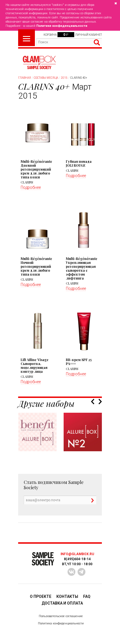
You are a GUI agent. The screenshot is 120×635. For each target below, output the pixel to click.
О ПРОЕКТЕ (40, 596)
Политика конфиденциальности (61, 623)
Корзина (50, 34)
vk (71, 572)
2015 (64, 77)
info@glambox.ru (77, 554)
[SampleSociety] (39, 62)
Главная (24, 77)
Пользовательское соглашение (61, 616)
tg (81, 572)
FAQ (86, 596)
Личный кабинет (88, 34)
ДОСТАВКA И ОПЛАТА (62, 603)
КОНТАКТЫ (67, 596)
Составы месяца (46, 77)
